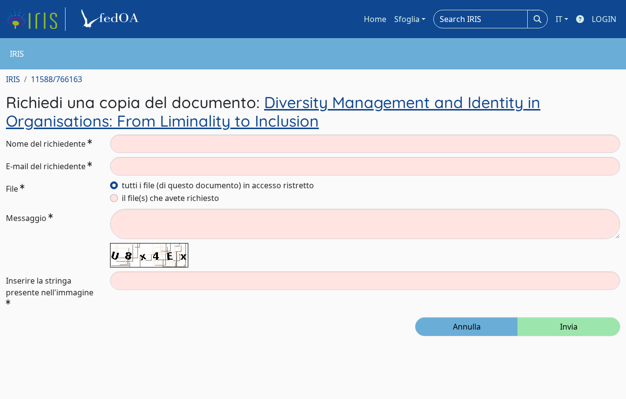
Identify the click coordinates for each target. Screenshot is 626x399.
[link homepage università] (111, 19)
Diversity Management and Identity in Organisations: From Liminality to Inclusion (273, 111)
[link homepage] (36, 19)
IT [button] (559, 19)
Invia (569, 326)
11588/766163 (56, 79)
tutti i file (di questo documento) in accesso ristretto (218, 185)
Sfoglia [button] (407, 19)
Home (375, 19)
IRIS (13, 79)
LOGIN (604, 19)
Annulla (467, 326)
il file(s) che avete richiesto (170, 198)
